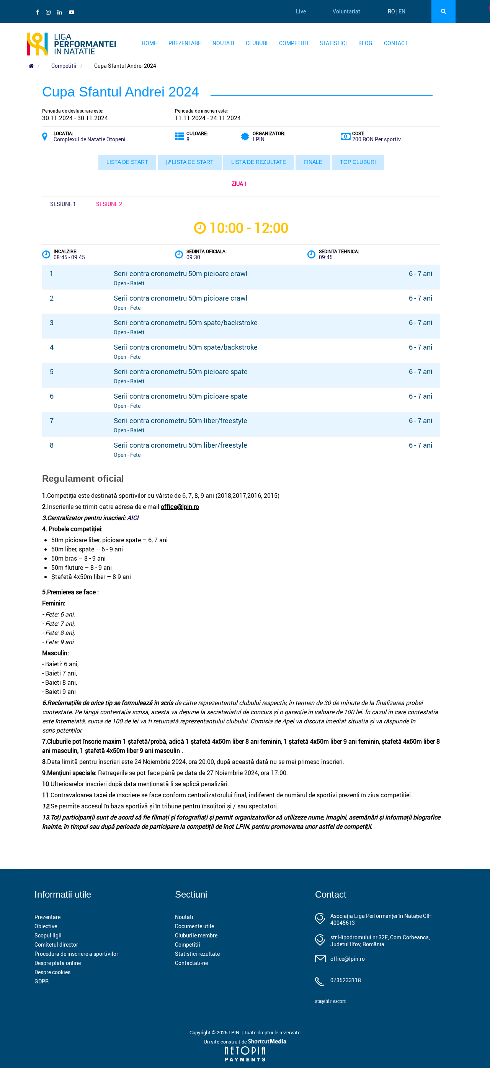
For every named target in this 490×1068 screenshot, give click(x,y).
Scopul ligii (48, 935)
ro (391, 11)
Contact (396, 43)
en (402, 11)
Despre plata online (57, 963)
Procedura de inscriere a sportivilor (76, 953)
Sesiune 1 (63, 204)
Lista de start (127, 162)
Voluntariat (346, 11)
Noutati (223, 43)
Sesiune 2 (109, 204)
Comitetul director (56, 944)
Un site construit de (226, 1041)
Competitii (293, 43)
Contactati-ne (191, 963)
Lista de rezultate (258, 162)
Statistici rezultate (197, 953)
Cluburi (257, 43)
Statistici (333, 43)
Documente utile (194, 926)
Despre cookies (52, 972)
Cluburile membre (196, 935)
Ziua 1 (239, 183)
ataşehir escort (330, 1001)
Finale (313, 162)
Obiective (45, 926)
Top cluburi (358, 162)
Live (301, 11)
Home (149, 43)
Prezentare (184, 43)
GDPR (41, 981)
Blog (365, 43)
